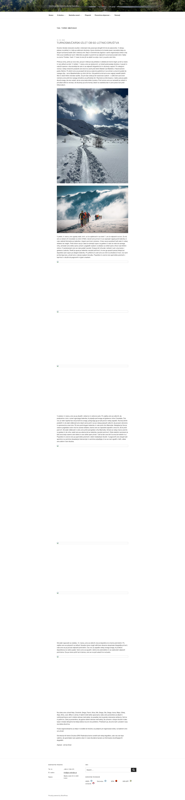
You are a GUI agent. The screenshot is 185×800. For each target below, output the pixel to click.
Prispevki (88, 15)
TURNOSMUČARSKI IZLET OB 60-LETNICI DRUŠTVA (88, 42)
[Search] (133, 770)
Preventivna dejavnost (102, 15)
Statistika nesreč (74, 15)
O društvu (60, 15)
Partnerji (117, 15)
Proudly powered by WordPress (58, 795)
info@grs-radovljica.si (70, 772)
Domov (51, 15)
